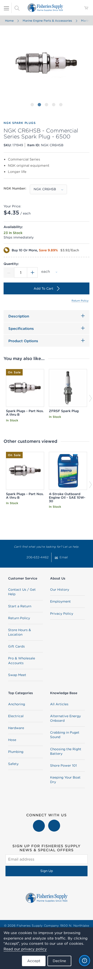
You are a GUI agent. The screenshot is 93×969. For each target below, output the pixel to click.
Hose (12, 740)
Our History (59, 589)
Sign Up (46, 871)
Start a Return (19, 606)
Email (64, 557)
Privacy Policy (61, 613)
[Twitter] (54, 822)
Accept (33, 961)
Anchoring (16, 704)
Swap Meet (17, 675)
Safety (13, 764)
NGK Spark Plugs (20, 122)
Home (9, 20)
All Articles (59, 704)
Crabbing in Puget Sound (64, 734)
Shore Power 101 (63, 765)
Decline (59, 961)
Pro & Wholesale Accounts (21, 660)
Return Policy (80, 300)
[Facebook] (39, 822)
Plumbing (15, 752)
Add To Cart (43, 288)
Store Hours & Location (19, 632)
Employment (60, 601)
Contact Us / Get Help (22, 591)
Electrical (16, 716)
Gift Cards (16, 646)
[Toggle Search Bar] (17, 8)
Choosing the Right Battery (65, 751)
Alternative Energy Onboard (65, 718)
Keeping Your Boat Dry (65, 779)
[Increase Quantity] (32, 272)
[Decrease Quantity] (9, 272)
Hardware (16, 728)
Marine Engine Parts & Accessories (47, 20)
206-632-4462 (37, 557)
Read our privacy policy (25, 949)
